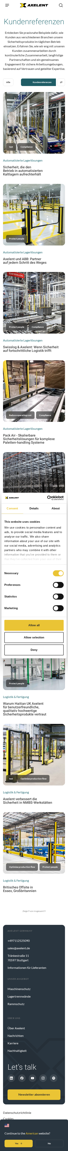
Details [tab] (34, 508)
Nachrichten (16, 1035)
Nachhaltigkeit (17, 1050)
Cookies (8, 1118)
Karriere (13, 1043)
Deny (34, 649)
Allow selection (34, 637)
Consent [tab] (12, 508)
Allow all (34, 625)
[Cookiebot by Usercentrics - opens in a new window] (48, 497)
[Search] (61, 5)
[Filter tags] (61, 82)
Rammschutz (16, 1004)
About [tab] (56, 508)
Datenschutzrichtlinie (17, 1112)
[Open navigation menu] (7, 5)
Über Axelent (16, 1028)
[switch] (58, 585)
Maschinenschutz (19, 989)
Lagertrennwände (19, 996)
